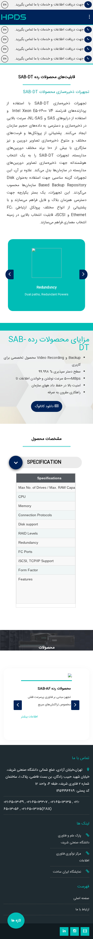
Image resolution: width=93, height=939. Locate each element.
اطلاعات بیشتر (29, 716)
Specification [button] (44, 462)
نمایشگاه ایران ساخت (67, 872)
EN (4, 5)
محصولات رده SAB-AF (54, 689)
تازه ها (16, 920)
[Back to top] (84, 917)
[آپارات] (85, 931)
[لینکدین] (64, 931)
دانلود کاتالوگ (45, 406)
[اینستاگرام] (74, 931)
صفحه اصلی (81, 898)
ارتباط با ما (82, 909)
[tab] (48, 462)
